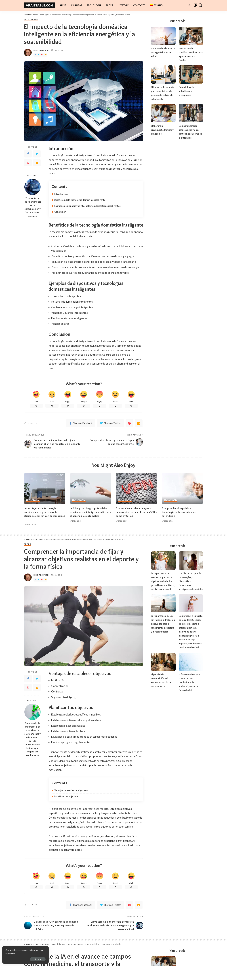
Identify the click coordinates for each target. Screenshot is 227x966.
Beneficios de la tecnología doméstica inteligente (79, 199)
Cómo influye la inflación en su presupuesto (186, 91)
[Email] (45, 55)
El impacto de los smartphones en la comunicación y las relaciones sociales (32, 207)
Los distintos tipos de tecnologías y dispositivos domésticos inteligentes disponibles (191, 581)
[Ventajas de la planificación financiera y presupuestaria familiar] (191, 36)
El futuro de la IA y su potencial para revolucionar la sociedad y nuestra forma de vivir (189, 682)
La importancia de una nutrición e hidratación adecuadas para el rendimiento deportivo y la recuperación (163, 623)
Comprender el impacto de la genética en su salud (163, 52)
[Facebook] (35, 55)
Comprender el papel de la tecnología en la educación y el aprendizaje (179, 512)
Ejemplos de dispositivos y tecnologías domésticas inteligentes (87, 205)
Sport (27, 544)
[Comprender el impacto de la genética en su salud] (163, 36)
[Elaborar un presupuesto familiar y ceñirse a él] (163, 113)
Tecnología (31, 20)
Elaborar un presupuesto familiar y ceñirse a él (162, 129)
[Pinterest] (42, 55)
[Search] (200, 5)
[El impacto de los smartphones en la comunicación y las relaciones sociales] (32, 187)
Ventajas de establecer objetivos (71, 790)
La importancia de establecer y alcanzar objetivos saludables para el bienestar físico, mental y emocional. (163, 581)
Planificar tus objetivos (66, 796)
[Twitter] (38, 55)
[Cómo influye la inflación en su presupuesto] (191, 74)
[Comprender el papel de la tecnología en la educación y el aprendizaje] (182, 488)
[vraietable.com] (39, 5)
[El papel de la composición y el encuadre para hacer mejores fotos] (163, 662)
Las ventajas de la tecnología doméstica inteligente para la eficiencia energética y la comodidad (44, 512)
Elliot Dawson (41, 50)
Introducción (61, 194)
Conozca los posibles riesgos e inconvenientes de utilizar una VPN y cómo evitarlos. (136, 512)
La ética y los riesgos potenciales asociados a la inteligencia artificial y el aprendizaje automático (90, 512)
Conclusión (60, 211)
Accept (38, 959)
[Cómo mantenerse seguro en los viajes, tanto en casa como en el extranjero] (191, 113)
